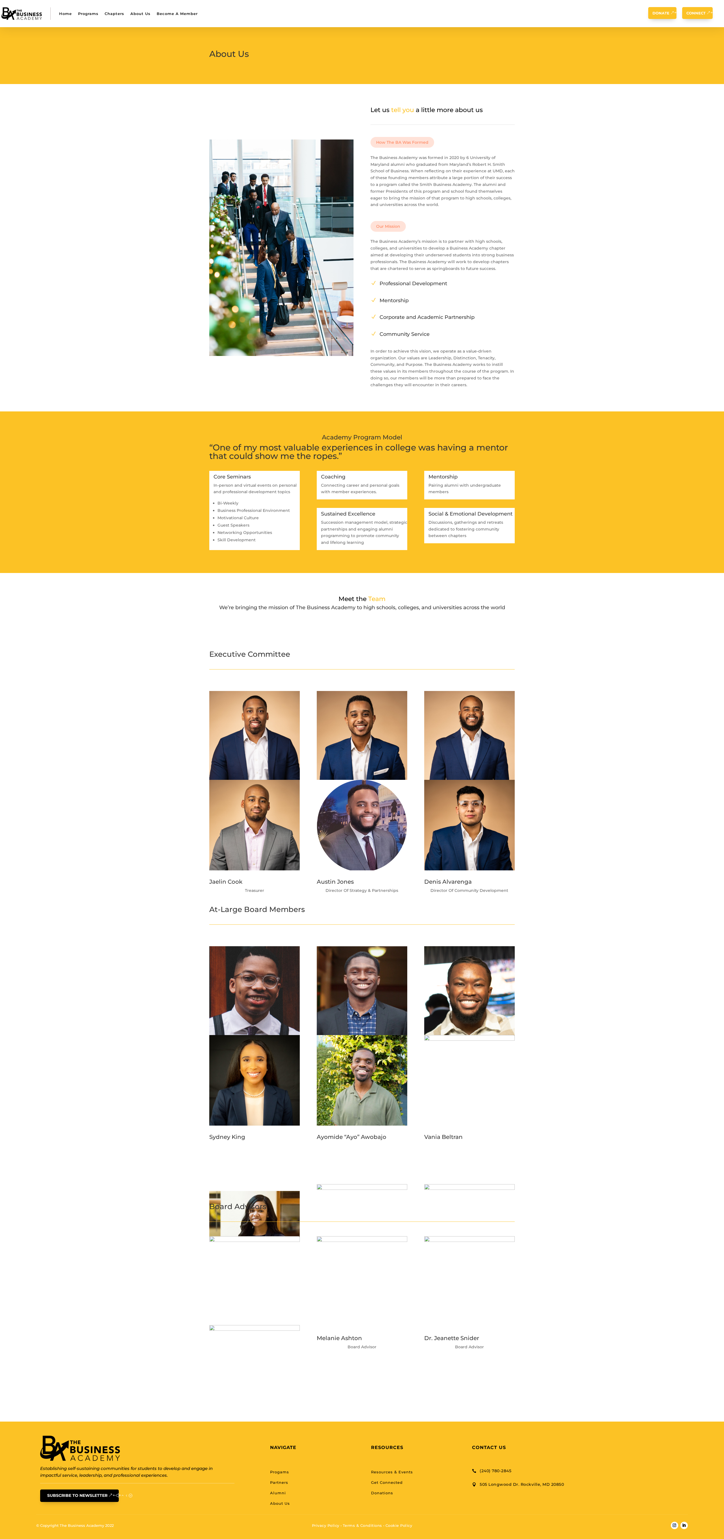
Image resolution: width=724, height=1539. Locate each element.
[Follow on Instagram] (674, 1525)
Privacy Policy (325, 1525)
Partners (279, 1482)
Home (65, 13)
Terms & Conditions (362, 1525)
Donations (382, 1493)
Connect (696, 13)
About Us (140, 13)
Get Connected (387, 1482)
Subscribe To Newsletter (77, 1495)
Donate (660, 13)
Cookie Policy (398, 1525)
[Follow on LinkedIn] (254, 1176)
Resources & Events (392, 1472)
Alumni (278, 1493)
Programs (88, 13)
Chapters (114, 13)
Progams (279, 1472)
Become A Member (177, 13)
